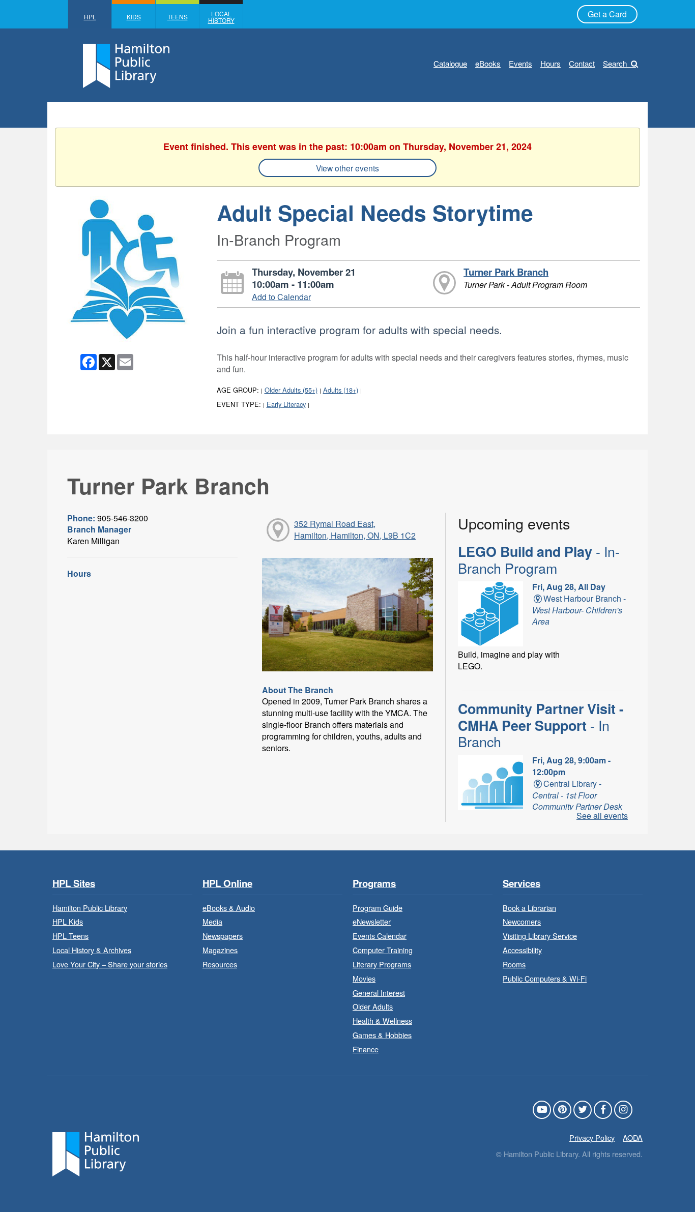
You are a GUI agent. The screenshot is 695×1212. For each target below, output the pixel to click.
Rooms (514, 964)
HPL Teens (70, 935)
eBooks (488, 63)
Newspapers (222, 935)
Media (212, 921)
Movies (364, 978)
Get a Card (607, 14)
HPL (90, 16)
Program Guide (377, 907)
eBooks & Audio (228, 907)
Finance (366, 1049)
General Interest (379, 992)
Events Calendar (380, 935)
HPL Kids (67, 921)
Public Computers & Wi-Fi (545, 978)
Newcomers (522, 921)
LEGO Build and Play (539, 559)
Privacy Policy (592, 1137)
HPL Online (227, 883)
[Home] (95, 1152)
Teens (177, 16)
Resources (219, 964)
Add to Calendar (281, 297)
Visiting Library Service (540, 935)
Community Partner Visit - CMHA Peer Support (541, 725)
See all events (602, 815)
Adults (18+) (340, 390)
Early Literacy (286, 404)
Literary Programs (382, 964)
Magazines (220, 949)
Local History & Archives (91, 949)
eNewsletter (372, 921)
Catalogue (450, 63)
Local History (221, 16)
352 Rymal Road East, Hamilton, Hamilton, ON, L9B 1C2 (355, 529)
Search (615, 63)
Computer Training (383, 949)
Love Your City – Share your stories (109, 964)
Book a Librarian (529, 907)
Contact (582, 63)
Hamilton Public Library (89, 907)
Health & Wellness (382, 1020)
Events (520, 63)
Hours (550, 63)
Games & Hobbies (382, 1034)
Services (521, 883)
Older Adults (373, 1006)
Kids (134, 16)
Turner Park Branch (506, 272)
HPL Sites (73, 883)
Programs (374, 883)
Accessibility (522, 949)
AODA (633, 1137)
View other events (347, 167)
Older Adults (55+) (291, 390)
